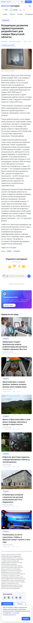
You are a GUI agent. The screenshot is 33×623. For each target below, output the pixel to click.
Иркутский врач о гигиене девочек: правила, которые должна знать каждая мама (14, 384)
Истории (20, 14)
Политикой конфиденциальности (11, 613)
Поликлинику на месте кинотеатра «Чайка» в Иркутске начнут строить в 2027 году (16, 538)
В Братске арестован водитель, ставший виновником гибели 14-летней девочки (16, 459)
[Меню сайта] (30, 6)
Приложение (7, 604)
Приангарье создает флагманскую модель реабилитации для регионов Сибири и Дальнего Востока (15, 345)
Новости (12, 14)
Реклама (20, 604)
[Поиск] (24, 9)
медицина (17, 251)
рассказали (24, 241)
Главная (5, 14)
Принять (26, 618)
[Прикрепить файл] (7, 276)
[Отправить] (29, 276)
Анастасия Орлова (15, 41)
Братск (9, 1)
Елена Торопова (7, 389)
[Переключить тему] (20, 9)
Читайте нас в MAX (8, 45)
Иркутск (3, 1)
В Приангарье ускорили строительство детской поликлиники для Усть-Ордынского (13, 498)
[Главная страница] (10, 6)
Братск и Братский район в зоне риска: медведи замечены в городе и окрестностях (16, 421)
